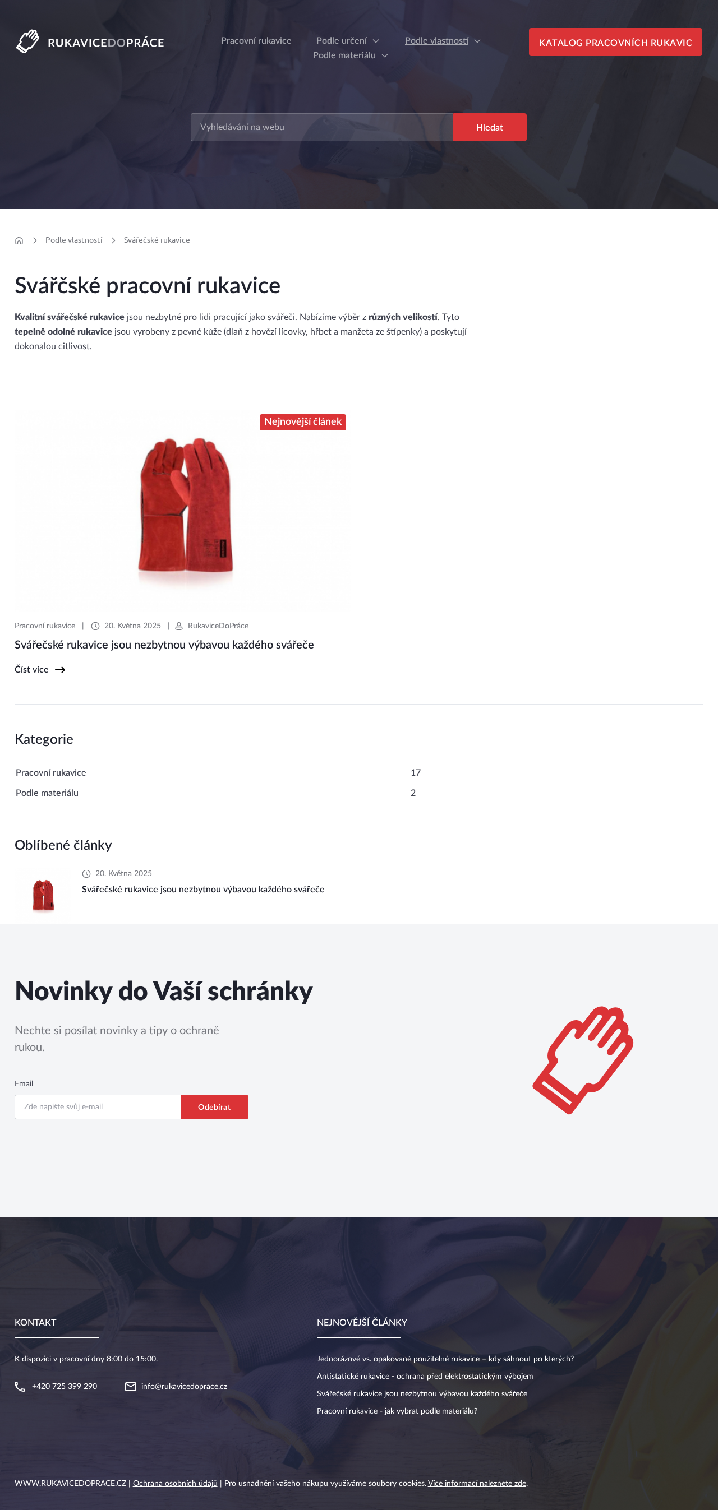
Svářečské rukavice (157, 239)
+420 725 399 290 (64, 1387)
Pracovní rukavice (45, 626)
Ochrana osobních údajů (175, 1484)
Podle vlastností (436, 40)
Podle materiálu (344, 55)
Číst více (32, 669)
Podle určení (341, 40)
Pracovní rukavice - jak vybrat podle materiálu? (397, 1411)
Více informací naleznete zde (477, 1484)
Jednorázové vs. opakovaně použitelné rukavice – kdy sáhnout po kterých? (445, 1359)
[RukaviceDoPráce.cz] (94, 40)
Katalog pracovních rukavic (615, 43)
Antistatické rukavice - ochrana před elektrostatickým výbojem (425, 1377)
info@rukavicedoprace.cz (184, 1387)
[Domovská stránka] (19, 240)
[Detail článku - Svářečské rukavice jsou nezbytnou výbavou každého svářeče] (43, 896)
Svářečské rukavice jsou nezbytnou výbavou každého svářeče (422, 1394)
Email (24, 1084)
